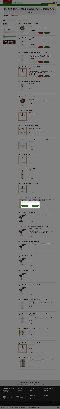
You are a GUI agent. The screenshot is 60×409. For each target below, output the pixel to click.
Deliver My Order (35, 205)
